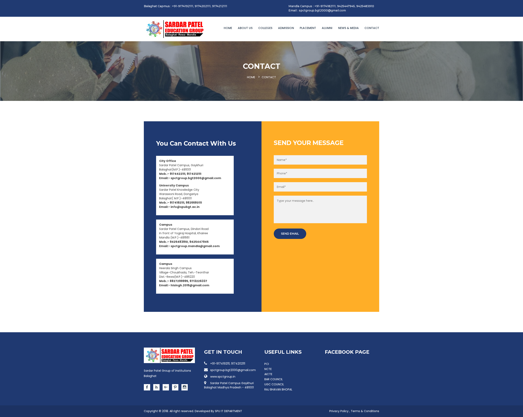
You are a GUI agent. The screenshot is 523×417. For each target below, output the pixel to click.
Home (228, 28)
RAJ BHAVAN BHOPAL (278, 389)
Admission (286, 28)
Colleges (265, 28)
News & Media (348, 28)
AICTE (268, 374)
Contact (371, 28)
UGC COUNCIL (274, 384)
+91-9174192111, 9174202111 (227, 363)
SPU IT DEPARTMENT (228, 411)
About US (245, 28)
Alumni (327, 28)
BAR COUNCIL (273, 379)
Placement (308, 28)
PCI (266, 364)
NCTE (268, 369)
